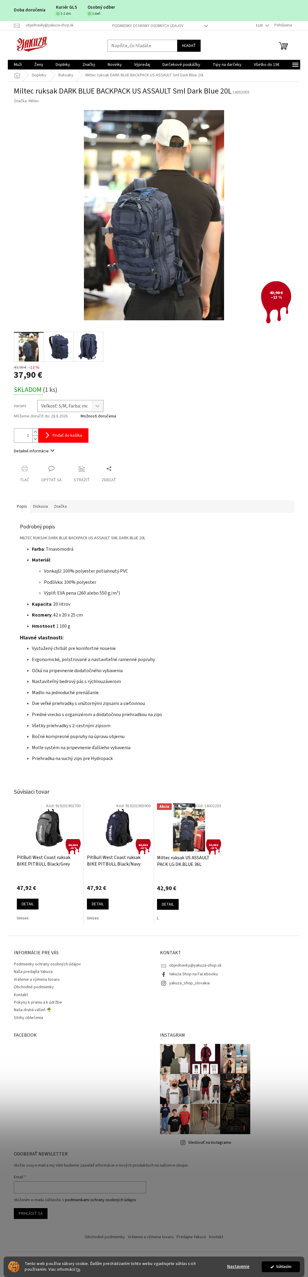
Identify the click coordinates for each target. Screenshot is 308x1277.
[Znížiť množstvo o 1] (35, 438)
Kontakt (21, 995)
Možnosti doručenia (98, 416)
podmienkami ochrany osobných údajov (100, 1200)
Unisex (23, 918)
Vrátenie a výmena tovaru (37, 980)
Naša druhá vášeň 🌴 (32, 1010)
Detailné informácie (31, 451)
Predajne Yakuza (191, 1237)
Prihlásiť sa (31, 1214)
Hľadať (189, 46)
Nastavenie (238, 1266)
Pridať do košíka (67, 435)
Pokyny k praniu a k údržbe (38, 1002)
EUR (260, 25)
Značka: (26, 101)
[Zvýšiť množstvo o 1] (35, 432)
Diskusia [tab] (40, 506)
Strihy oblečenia (28, 1018)
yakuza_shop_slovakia (189, 983)
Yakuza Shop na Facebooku (193, 974)
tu (78, 1269)
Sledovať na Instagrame (209, 1143)
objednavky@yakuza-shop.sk (195, 965)
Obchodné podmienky (34, 987)
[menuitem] (18, 64)
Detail (28, 904)
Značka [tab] (60, 506)
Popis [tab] (22, 506)
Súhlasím (283, 1266)
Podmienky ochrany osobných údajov (147, 26)
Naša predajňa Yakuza (33, 972)
